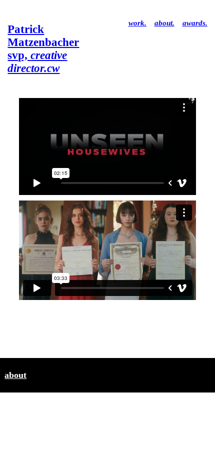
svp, (43, 48)
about (15, 375)
